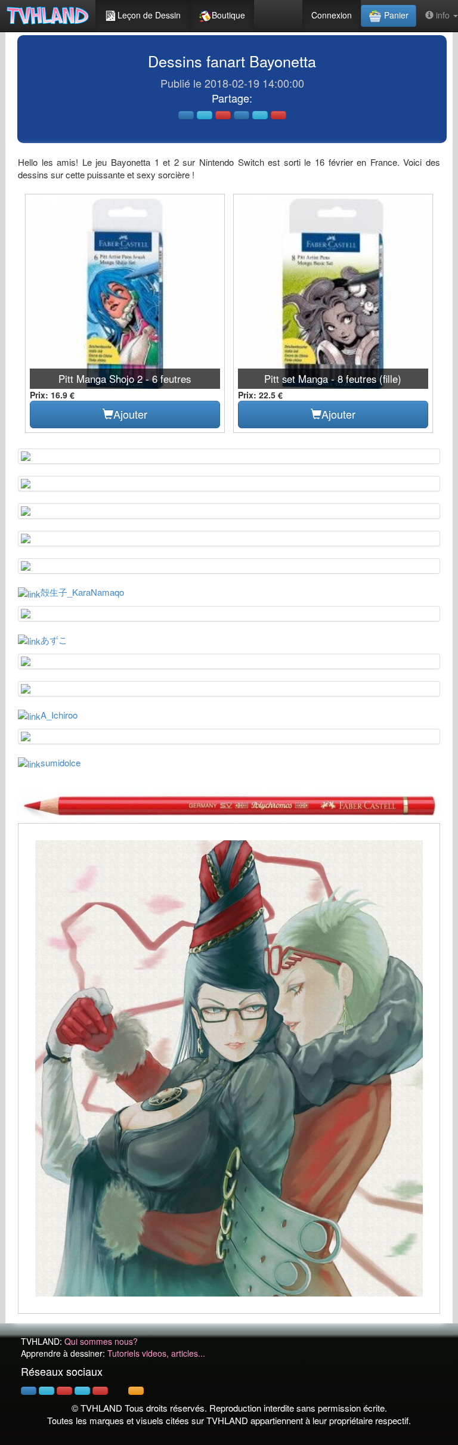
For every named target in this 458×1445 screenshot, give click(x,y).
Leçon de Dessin (149, 15)
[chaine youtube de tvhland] (100, 1391)
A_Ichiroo (59, 714)
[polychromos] (229, 804)
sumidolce (61, 762)
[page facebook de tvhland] (28, 1391)
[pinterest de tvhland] (64, 1391)
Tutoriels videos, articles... (156, 1353)
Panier (395, 15)
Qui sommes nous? (101, 1341)
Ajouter (130, 414)
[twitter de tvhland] (46, 1391)
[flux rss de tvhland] (136, 1391)
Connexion (331, 15)
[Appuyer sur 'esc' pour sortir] (229, 1068)
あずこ (54, 639)
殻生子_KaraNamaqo (82, 592)
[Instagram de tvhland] (82, 1391)
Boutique (228, 15)
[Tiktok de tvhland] (118, 1391)
